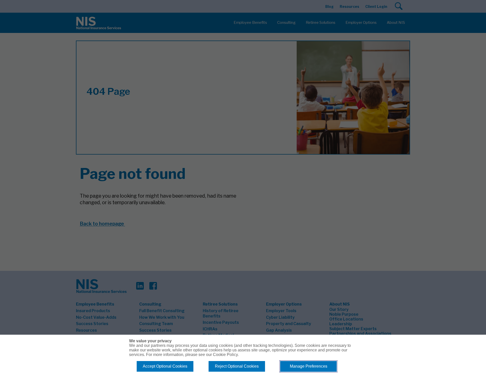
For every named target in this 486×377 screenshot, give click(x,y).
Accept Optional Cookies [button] (165, 366)
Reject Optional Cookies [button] (237, 366)
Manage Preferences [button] (308, 366)
